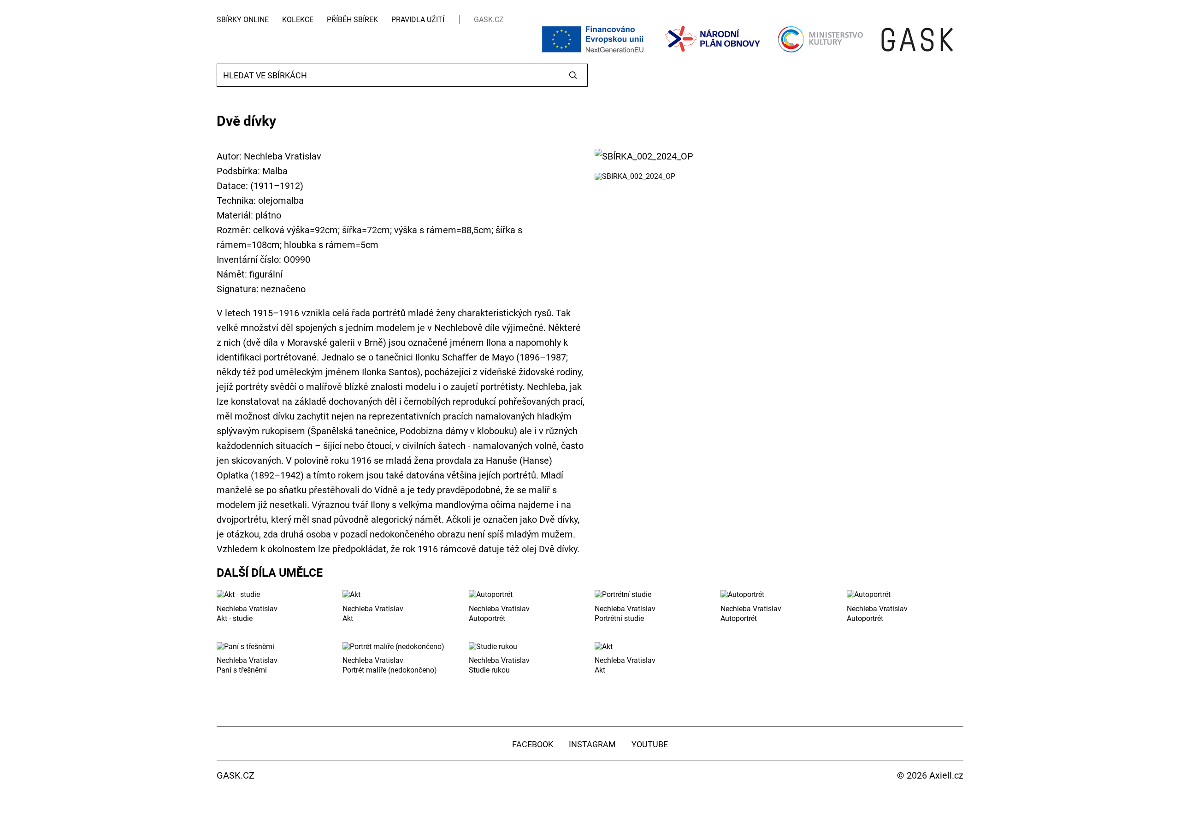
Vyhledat (573, 75)
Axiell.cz (946, 775)
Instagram (592, 744)
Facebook (532, 744)
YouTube (649, 744)
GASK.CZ (489, 19)
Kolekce (297, 19)
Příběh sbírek (352, 19)
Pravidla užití (417, 19)
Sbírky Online (243, 19)
